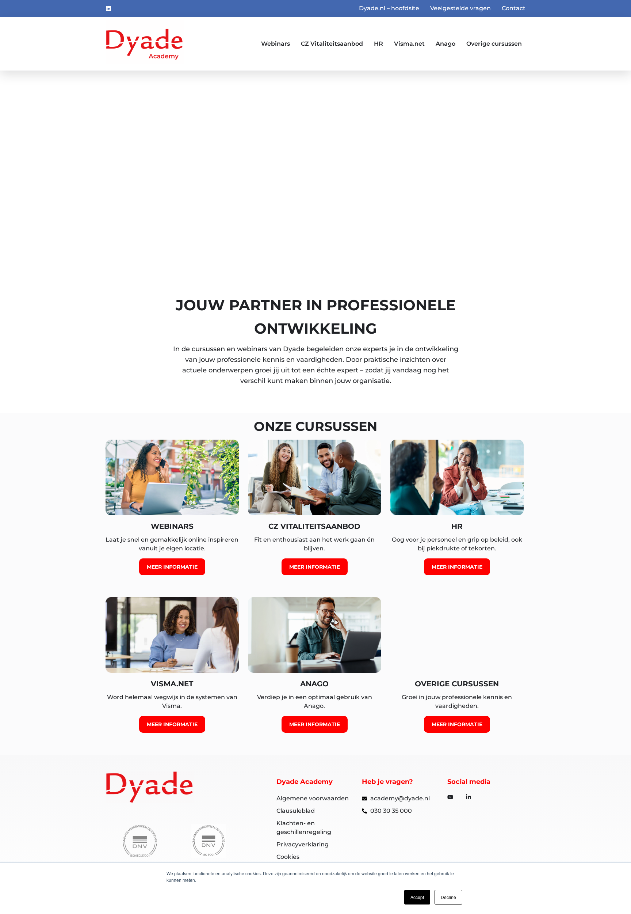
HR (378, 43)
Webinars (275, 43)
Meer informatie (141, 203)
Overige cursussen (494, 43)
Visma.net (409, 43)
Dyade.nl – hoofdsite (389, 8)
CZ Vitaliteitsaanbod (332, 43)
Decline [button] (448, 897)
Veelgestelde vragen (460, 8)
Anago (445, 43)
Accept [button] (417, 897)
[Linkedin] (108, 8)
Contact (513, 8)
